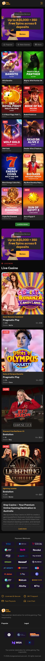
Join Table (24, 293)
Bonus (23, 34)
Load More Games (22, 224)
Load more (22, 529)
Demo (12, 67)
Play (12, 62)
